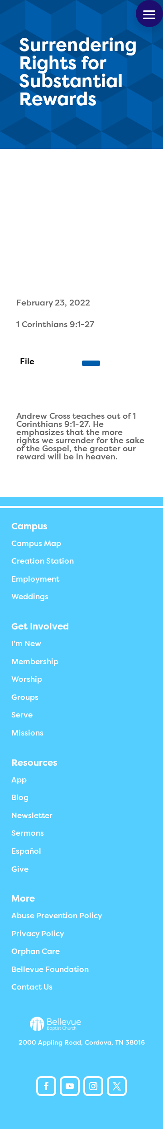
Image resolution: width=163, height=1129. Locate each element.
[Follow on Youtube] (70, 1086)
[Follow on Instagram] (93, 1086)
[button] (149, 13)
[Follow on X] (117, 1086)
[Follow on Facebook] (46, 1086)
